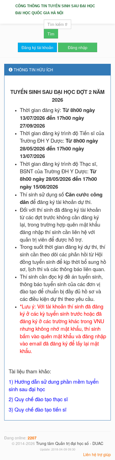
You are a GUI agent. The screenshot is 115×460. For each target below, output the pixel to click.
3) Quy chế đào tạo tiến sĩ (37, 409)
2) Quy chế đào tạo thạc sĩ (38, 399)
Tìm (50, 33)
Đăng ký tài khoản (37, 47)
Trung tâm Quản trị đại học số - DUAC (69, 443)
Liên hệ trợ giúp (97, 454)
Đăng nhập (77, 47)
